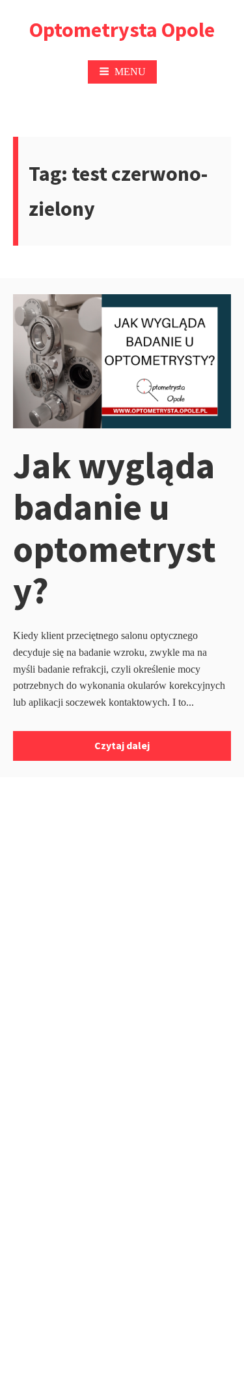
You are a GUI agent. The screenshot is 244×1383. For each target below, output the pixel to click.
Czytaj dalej (122, 745)
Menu (130, 71)
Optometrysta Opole (122, 30)
